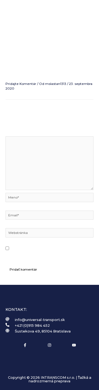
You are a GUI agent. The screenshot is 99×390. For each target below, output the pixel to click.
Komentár (15, 133)
